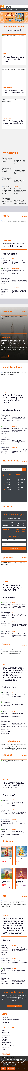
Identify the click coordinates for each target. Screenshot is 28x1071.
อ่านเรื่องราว (5, 356)
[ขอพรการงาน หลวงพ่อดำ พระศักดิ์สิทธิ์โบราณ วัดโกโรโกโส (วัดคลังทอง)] (6, 291)
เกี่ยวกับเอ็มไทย (5, 1022)
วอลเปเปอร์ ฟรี (5, 1048)
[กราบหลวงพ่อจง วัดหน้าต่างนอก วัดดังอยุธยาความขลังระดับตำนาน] (6, 271)
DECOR (13, 692)
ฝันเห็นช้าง (20, 482)
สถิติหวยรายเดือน (6, 1036)
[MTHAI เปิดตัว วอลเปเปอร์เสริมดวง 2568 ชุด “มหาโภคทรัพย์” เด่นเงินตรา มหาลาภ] (14, 22)
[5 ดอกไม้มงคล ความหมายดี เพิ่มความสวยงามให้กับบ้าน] (6, 695)
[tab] (7, 19)
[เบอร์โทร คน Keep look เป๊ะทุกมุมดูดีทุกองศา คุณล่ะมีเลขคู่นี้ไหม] (6, 624)
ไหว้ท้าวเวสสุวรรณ (6, 1043)
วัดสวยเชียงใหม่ (5, 1032)
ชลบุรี (13, 258)
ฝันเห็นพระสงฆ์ (21, 481)
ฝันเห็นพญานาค (8, 481)
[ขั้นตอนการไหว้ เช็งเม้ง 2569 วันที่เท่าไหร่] (7, 179)
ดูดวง (15, 168)
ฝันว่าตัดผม (20, 484)
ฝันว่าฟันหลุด (21, 486)
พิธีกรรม (15, 178)
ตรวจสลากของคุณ (14, 549)
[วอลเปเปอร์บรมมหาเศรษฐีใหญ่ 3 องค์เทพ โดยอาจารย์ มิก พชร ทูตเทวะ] (6, 450)
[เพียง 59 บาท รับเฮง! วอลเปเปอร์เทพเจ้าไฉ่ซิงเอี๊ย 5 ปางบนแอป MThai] (6, 440)
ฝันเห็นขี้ (8, 486)
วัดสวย (3, 1031)
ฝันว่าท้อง (8, 484)
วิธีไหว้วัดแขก (5, 1044)
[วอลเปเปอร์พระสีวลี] (6, 851)
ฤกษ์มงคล (5, 582)
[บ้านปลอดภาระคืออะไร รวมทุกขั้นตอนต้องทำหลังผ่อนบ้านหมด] (6, 961)
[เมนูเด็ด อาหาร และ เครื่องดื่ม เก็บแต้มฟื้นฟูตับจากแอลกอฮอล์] (6, 971)
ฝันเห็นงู (8, 479)
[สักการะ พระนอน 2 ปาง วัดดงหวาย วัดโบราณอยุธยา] (14, 229)
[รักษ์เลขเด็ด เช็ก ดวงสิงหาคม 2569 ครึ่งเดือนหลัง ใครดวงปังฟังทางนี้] (6, 615)
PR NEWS (16, 186)
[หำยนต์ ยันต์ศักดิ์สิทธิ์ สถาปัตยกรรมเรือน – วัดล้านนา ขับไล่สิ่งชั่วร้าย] (6, 833)
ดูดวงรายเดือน (7, 118)
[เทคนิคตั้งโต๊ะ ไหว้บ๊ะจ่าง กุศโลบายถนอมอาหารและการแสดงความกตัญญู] (6, 714)
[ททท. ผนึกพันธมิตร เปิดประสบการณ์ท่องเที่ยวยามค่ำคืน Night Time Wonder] (6, 950)
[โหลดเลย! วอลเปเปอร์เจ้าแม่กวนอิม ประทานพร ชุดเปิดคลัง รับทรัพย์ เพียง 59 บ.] (6, 430)
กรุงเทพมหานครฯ (7, 87)
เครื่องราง (14, 800)
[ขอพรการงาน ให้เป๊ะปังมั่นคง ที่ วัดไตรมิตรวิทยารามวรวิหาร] (14, 76)
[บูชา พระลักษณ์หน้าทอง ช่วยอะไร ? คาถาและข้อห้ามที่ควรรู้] (6, 822)
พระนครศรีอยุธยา (7, 240)
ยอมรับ (3, 1068)
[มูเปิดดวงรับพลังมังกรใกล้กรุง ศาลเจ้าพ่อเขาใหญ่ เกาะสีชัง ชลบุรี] (6, 261)
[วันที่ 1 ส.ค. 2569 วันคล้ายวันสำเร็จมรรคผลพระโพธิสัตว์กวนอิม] (6, 634)
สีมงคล (3, 1049)
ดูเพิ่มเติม (24, 216)
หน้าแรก (4, 9)
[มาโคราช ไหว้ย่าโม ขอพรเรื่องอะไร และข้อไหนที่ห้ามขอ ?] (7, 160)
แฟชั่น (13, 721)
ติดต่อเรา (4, 1021)
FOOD (4, 664)
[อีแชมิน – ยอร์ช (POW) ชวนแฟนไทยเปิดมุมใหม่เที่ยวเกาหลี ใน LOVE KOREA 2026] (6, 981)
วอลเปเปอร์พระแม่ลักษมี (7, 1046)
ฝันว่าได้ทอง (8, 489)
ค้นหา (24, 469)
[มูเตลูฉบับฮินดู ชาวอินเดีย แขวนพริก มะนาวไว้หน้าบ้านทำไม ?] (6, 812)
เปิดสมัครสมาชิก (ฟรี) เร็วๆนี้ (14, 1006)
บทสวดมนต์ (5, 1039)
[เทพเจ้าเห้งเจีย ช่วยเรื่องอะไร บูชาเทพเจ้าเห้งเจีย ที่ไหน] (7, 170)
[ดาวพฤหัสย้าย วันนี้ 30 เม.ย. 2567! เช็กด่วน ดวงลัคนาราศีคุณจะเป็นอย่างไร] (7, 201)
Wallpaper (6, 392)
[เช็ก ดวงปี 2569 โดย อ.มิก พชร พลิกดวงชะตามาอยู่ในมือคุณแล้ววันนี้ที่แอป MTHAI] (7, 190)
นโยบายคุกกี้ (5, 1017)
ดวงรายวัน (4, 1037)
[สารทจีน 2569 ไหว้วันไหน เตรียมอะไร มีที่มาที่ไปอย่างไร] (14, 43)
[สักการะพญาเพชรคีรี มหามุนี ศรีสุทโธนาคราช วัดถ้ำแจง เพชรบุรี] (6, 281)
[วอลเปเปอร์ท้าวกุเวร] (21, 851)
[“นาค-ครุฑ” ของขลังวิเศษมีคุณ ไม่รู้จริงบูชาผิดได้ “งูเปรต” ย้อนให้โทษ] (14, 768)
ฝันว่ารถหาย (8, 488)
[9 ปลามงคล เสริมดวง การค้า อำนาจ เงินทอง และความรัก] (6, 704)
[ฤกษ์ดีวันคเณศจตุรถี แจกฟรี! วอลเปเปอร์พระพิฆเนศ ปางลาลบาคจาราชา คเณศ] (6, 418)
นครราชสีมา (16, 158)
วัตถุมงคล (5, 779)
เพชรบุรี (13, 278)
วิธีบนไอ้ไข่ (4, 1041)
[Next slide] (26, 17)
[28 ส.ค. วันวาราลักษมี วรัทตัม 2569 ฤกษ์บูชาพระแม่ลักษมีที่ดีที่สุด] (14, 570)
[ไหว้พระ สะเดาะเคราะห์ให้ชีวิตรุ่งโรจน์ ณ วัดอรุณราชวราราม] (14, 324)
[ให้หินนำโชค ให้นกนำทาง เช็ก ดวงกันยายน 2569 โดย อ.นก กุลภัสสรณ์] (14, 107)
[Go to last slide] (2, 17)
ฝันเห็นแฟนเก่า (21, 479)
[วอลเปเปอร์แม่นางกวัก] (6, 873)
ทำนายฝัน (9, 9)
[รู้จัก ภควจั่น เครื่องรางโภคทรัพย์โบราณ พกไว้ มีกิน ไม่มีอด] (6, 803)
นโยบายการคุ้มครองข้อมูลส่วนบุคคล (10, 1019)
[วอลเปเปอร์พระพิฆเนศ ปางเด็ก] (21, 873)
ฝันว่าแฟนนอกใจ (20, 488)
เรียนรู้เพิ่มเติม (10, 1068)
